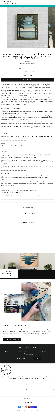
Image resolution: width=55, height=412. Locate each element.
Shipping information (27, 201)
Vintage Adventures (8, 2)
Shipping (22, 63)
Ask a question (27, 207)
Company (27, 384)
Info (27, 389)
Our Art (27, 394)
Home (27, 51)
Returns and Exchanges (27, 204)
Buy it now (27, 79)
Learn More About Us (12, 339)
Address (27, 398)
